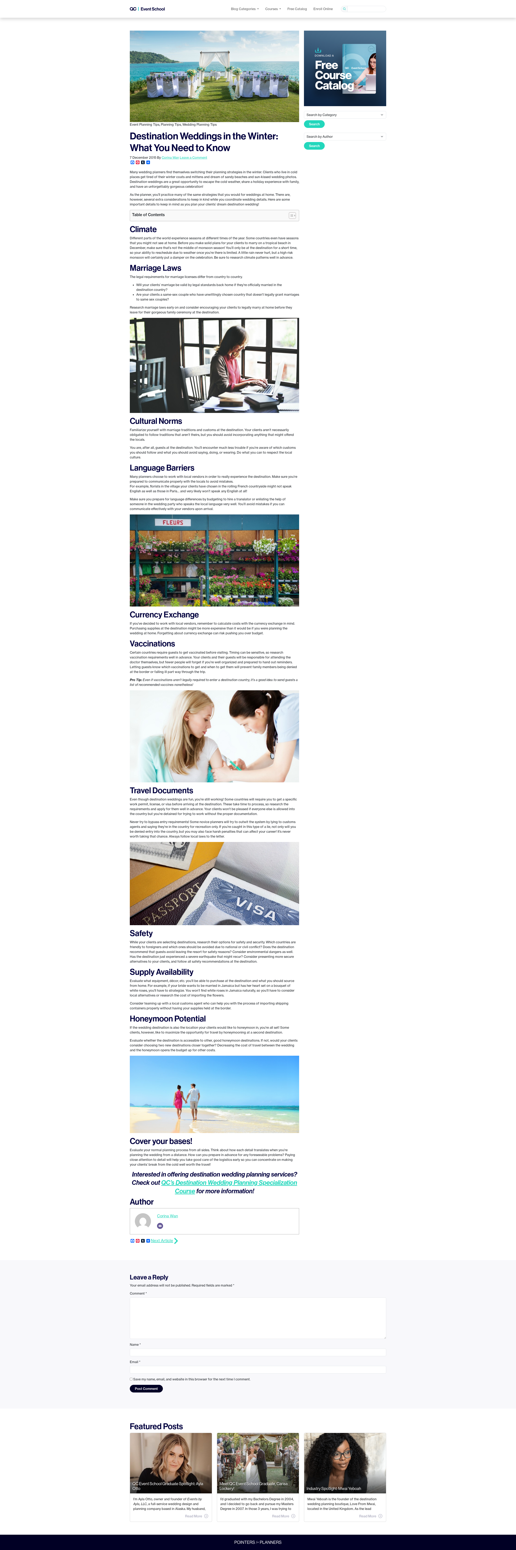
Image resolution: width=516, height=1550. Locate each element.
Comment (138, 1293)
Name (135, 1345)
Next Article (162, 1240)
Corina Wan (170, 158)
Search (314, 124)
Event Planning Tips (144, 124)
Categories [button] (243, 9)
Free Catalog (297, 9)
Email (135, 1362)
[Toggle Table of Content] (290, 215)
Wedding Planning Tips (199, 124)
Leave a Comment (193, 158)
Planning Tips (171, 124)
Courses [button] (272, 9)
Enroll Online (323, 9)
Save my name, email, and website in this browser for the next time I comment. (191, 1379)
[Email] (160, 1226)
